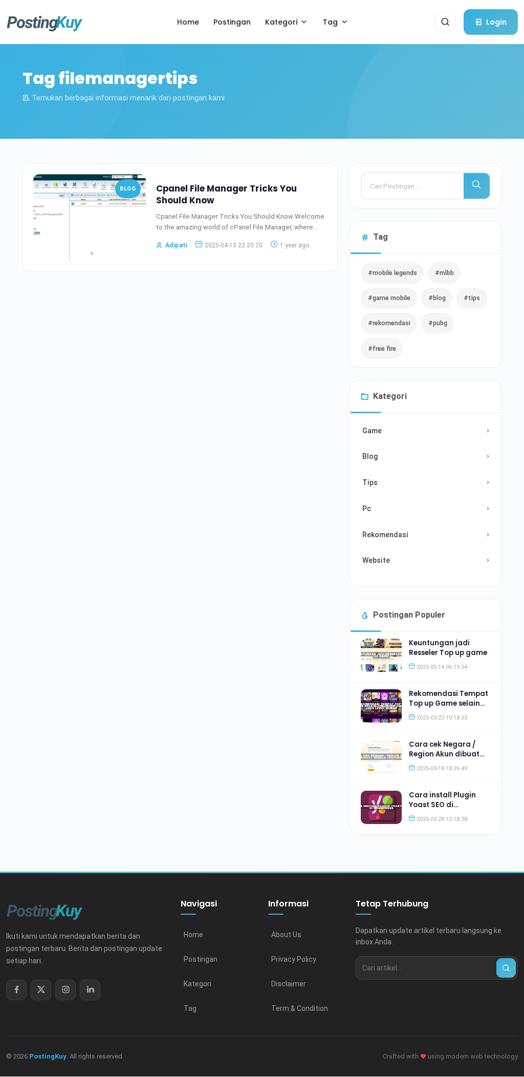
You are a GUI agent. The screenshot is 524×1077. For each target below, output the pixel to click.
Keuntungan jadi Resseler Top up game (448, 647)
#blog (437, 298)
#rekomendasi (389, 323)
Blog (128, 188)
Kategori (197, 984)
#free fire (382, 348)
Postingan (200, 959)
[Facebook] (16, 990)
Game (372, 431)
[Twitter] (41, 990)
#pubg (437, 323)
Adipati (176, 245)
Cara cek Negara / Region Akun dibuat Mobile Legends (444, 754)
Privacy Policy (293, 959)
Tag (190, 1008)
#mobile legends (392, 273)
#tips (472, 298)
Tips (370, 482)
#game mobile (389, 298)
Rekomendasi (385, 535)
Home (193, 935)
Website (376, 560)
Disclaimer (288, 984)
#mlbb (444, 273)
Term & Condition (299, 1008)
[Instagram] (65, 990)
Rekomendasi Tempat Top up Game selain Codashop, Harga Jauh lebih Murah (448, 708)
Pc (366, 508)
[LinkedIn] (90, 990)
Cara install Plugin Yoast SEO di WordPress (442, 804)
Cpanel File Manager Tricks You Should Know (226, 194)
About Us (286, 935)
